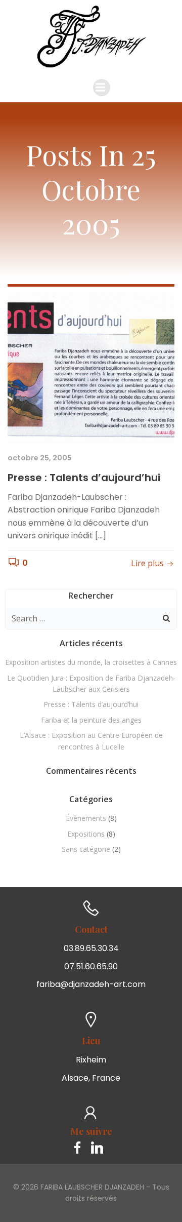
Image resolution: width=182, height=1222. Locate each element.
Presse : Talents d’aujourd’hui (91, 704)
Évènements (86, 818)
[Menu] (101, 87)
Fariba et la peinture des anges (91, 720)
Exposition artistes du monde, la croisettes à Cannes (91, 662)
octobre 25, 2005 (40, 458)
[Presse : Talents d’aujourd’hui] (91, 367)
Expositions (86, 834)
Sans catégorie (86, 849)
